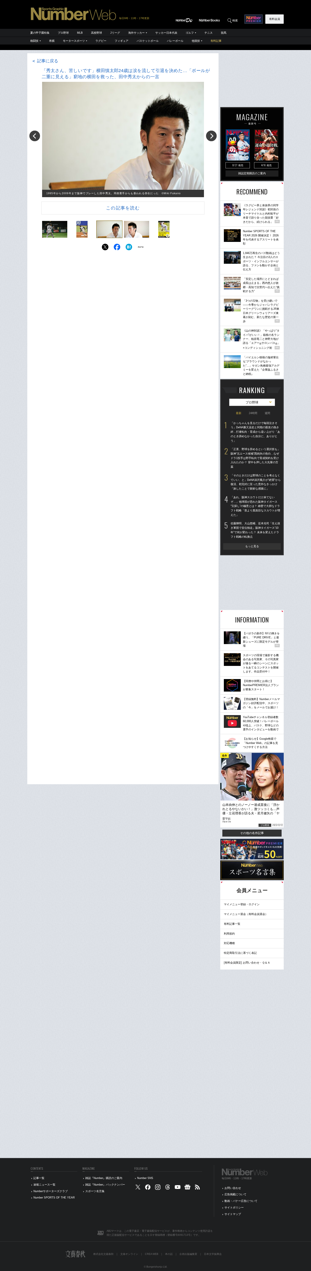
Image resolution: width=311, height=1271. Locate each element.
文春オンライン (129, 1254)
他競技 (196, 40)
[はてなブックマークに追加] (128, 248)
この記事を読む (123, 207)
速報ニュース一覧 (44, 1184)
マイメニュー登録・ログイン (242, 904)
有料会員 (274, 19)
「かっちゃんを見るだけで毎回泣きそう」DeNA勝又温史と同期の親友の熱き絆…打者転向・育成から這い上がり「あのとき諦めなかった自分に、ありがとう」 (255, 431)
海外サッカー (136, 32)
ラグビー (100, 40)
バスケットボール (148, 40)
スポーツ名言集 (95, 1191)
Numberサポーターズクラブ (50, 1191)
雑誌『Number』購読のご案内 (103, 1178)
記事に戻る (45, 61)
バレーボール (175, 40)
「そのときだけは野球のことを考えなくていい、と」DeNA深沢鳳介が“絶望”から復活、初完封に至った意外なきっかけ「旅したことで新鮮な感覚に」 (256, 482)
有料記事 (216, 40)
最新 (238, 413)
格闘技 (34, 40)
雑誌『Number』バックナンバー (105, 1184)
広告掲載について (235, 1194)
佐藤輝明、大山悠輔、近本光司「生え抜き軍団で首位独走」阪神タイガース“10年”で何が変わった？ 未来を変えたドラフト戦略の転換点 (255, 530)
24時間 (253, 413)
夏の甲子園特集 (40, 32)
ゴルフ (190, 32)
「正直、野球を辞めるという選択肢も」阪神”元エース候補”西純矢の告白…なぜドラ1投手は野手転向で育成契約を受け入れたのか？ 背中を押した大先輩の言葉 (255, 458)
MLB (80, 32)
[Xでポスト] (105, 248)
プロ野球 (63, 32)
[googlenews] (187, 1188)
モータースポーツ (74, 40)
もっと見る (252, 546)
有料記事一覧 (232, 923)
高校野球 (96, 32)
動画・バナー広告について (240, 1201)
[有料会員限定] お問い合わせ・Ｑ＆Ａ (247, 962)
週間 (267, 413)
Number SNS (145, 1178)
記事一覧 (38, 1178)
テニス (208, 32)
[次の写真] (211, 136)
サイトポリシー (234, 1207)
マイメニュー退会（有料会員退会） (246, 914)
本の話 (169, 1254)
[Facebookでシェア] (117, 248)
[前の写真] (34, 136)
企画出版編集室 (188, 1254)
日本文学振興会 (213, 1254)
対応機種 (229, 943)
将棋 (52, 40)
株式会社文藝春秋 (103, 1254)
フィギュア (121, 40)
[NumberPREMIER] (253, 19)
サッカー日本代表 (166, 32)
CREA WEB (151, 1254)
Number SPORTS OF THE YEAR (54, 1197)
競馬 (223, 32)
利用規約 (229, 933)
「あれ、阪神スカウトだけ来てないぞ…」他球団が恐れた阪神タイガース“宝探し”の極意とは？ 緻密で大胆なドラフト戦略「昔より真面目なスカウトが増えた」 (255, 506)
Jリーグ (115, 32)
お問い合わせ (232, 1188)
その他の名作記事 (252, 833)
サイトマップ (232, 1214)
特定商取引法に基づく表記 (240, 952)
